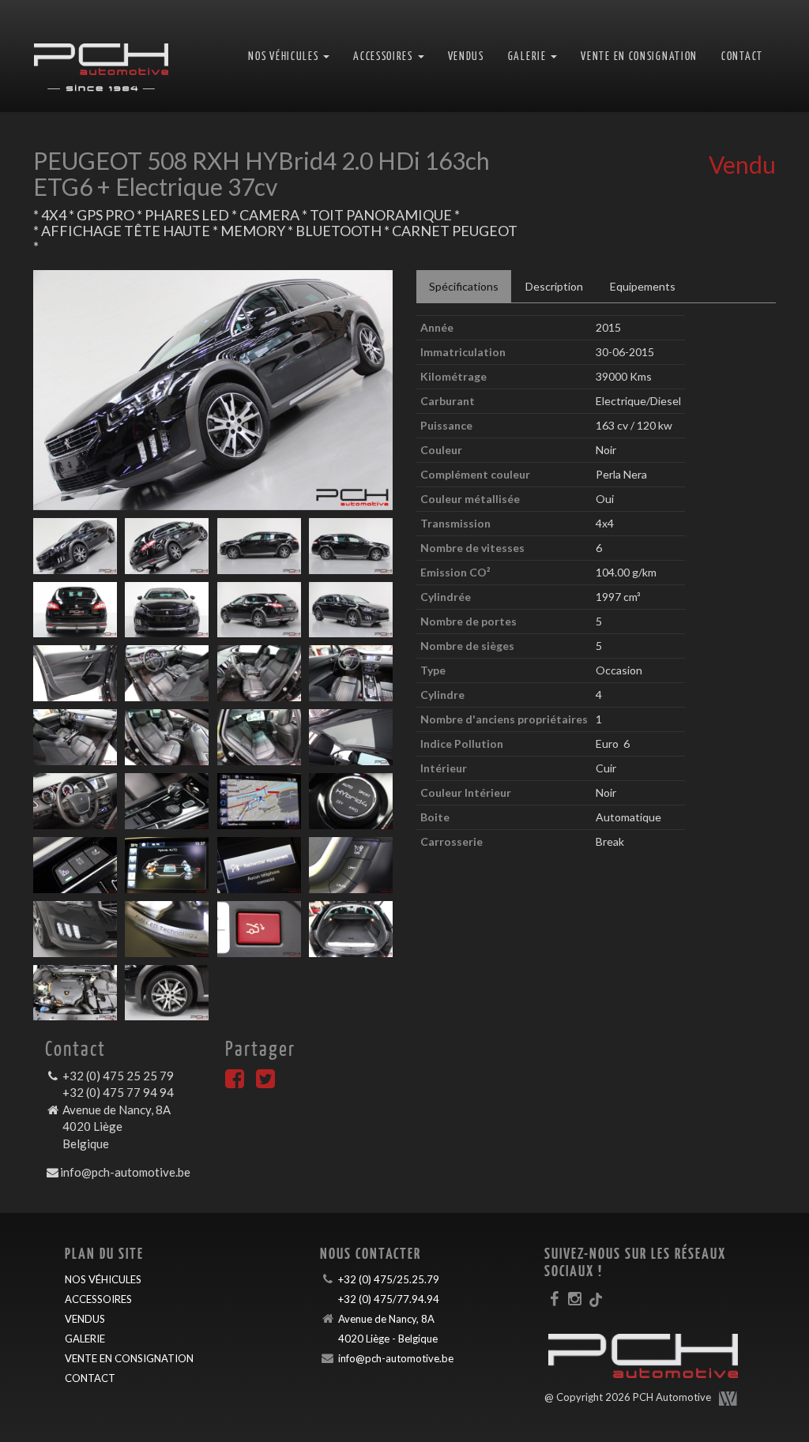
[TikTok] (596, 1298)
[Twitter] (265, 1082)
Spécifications (464, 286)
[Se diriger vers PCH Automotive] (101, 56)
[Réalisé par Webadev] (728, 1398)
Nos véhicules (103, 1279)
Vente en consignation (639, 55)
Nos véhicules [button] (285, 55)
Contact (742, 55)
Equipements (642, 286)
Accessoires (98, 1299)
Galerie (85, 1338)
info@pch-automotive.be (125, 1172)
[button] (60, 389)
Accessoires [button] (384, 55)
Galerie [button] (529, 55)
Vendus (466, 55)
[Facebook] (234, 1082)
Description (554, 286)
